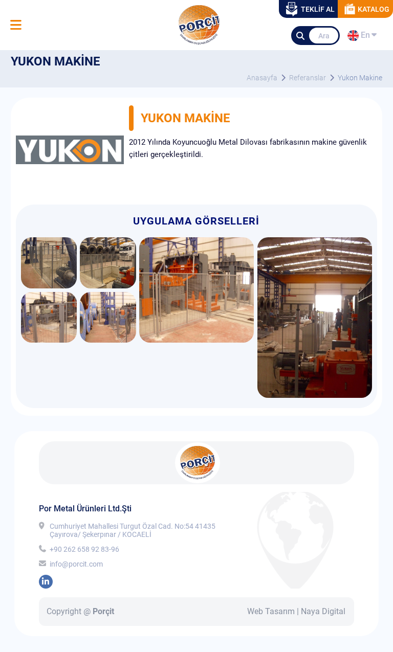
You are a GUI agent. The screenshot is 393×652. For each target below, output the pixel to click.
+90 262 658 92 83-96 (84, 549)
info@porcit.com (76, 564)
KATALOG (373, 9)
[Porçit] (16, 25)
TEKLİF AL (318, 9)
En (364, 36)
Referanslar (307, 78)
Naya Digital (323, 611)
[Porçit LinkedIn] (46, 582)
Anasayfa (262, 78)
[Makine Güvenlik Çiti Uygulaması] (49, 285)
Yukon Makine (360, 78)
